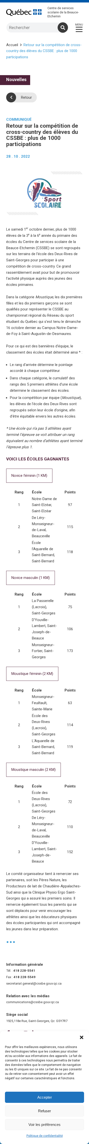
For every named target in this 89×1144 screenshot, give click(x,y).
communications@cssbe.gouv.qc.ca (32, 1002)
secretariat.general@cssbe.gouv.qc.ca (34, 983)
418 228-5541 (24, 970)
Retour (26, 97)
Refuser (44, 1111)
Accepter (44, 1097)
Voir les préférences (44, 1124)
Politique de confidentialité (44, 1136)
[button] (81, 1037)
